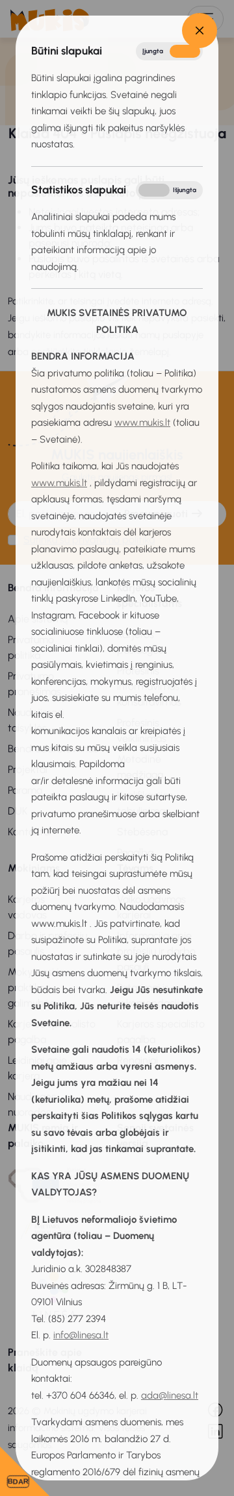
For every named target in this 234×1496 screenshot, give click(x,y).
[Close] (199, 30)
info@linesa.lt (81, 1335)
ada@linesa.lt (169, 1395)
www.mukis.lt (142, 422)
